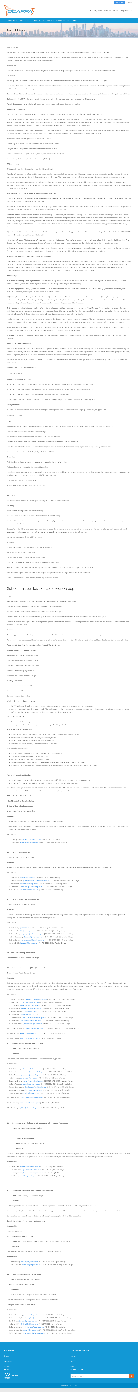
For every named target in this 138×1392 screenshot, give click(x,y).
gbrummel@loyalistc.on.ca (33, 937)
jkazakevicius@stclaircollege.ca (36, 999)
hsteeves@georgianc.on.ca (32, 1011)
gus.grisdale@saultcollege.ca (30, 1075)
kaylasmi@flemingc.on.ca (29, 884)
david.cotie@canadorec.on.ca (30, 842)
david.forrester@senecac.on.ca (33, 1327)
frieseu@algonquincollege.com (31, 887)
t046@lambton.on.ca (27, 877)
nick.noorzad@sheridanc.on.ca (31, 1069)
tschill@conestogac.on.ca (27, 931)
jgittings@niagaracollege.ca (29, 1033)
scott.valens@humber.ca (28, 1078)
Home (6, 1356)
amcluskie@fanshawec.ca (29, 890)
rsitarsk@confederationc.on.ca (31, 1021)
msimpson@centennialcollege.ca (33, 1072)
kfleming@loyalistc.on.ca (29, 1262)
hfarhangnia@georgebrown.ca (35, 1028)
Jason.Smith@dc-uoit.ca (28, 1014)
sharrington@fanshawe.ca (33, 1090)
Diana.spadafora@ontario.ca (33, 839)
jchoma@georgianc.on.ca (28, 1321)
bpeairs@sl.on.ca (25, 928)
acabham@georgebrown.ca (31, 1265)
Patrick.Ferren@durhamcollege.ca (33, 1018)
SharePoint (15, 1375)
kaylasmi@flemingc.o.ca (28, 943)
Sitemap (7, 1366)
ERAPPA (73, 1361)
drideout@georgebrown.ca (30, 1084)
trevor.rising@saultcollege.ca (30, 1038)
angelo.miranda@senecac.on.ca (34, 1333)
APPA (72, 1366)
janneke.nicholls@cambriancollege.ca (36, 881)
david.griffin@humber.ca (29, 1324)
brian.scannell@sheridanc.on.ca (33, 940)
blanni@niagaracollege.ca (28, 1176)
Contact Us (8, 1361)
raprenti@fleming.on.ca (31, 1002)
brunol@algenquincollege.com (33, 1081)
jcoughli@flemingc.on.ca (30, 1093)
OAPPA (73, 1356)
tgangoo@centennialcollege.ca (33, 934)
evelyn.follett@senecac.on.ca (31, 1008)
